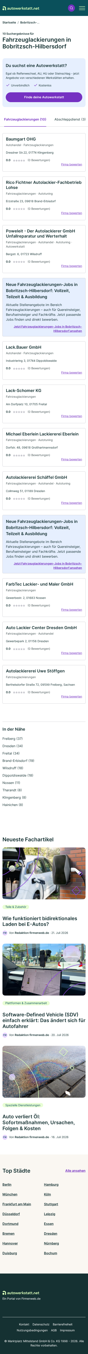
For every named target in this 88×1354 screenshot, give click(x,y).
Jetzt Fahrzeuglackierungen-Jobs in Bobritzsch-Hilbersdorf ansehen (48, 329)
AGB (54, 1330)
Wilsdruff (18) (12, 768)
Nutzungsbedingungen (32, 1330)
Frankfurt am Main (16, 1204)
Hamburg (51, 1184)
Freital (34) (11, 753)
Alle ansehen (75, 1171)
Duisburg (9, 1253)
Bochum (50, 1253)
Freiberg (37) (12, 739)
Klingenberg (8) (14, 797)
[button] (71, 8)
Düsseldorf (11, 1214)
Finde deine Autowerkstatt (44, 97)
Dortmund (10, 1224)
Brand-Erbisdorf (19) (18, 761)
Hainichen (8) (12, 805)
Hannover (10, 1243)
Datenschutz (41, 1324)
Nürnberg (51, 1243)
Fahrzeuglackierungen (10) (25, 119)
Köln (47, 1194)
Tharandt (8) (12, 790)
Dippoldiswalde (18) (17, 775)
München (9, 1194)
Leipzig (49, 1214)
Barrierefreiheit (62, 1324)
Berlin (6, 1184)
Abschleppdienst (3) (70, 119)
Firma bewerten (71, 164)
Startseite (9, 22)
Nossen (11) (11, 783)
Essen (49, 1224)
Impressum (67, 1330)
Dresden (50, 1233)
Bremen (8, 1233)
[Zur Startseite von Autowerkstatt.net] (20, 8)
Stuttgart (51, 1204)
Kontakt (24, 1324)
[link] (44, 152)
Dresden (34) (12, 746)
